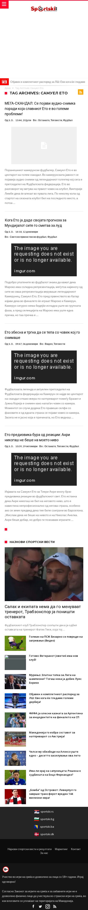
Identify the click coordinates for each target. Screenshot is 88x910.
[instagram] (47, 906)
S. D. (11, 120)
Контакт (76, 849)
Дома (8, 88)
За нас (44, 853)
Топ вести (56, 120)
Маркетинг (61, 849)
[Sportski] (44, 5)
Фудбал (68, 120)
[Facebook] (33, 906)
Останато (44, 120)
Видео (49, 343)
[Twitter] (40, 906)
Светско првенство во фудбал (28, 236)
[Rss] (55, 906)
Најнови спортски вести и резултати (30, 849)
